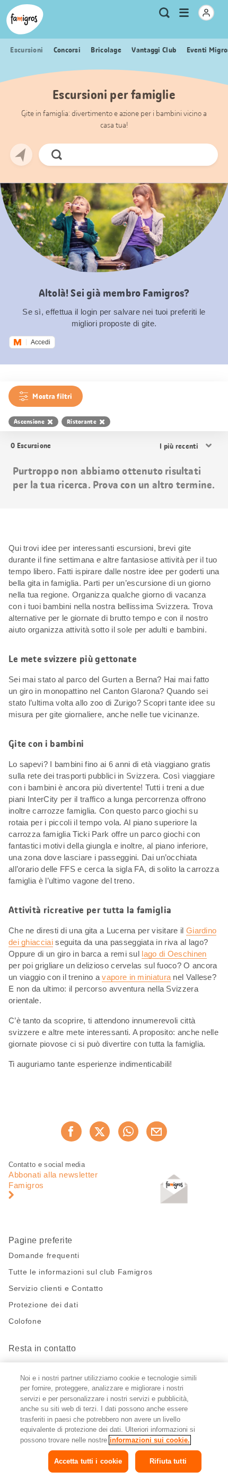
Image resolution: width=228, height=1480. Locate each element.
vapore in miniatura (136, 977)
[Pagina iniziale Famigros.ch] (24, 19)
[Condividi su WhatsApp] (128, 1131)
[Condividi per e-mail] (156, 1131)
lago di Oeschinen (174, 953)
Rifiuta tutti (168, 1461)
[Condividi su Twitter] (100, 1131)
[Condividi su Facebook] (71, 1131)
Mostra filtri (52, 396)
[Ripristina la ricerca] (201, 154)
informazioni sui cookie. (150, 1440)
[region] (114, 1421)
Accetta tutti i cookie (88, 1461)
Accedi (40, 342)
